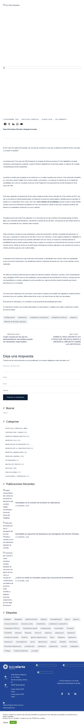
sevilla (64, 646)
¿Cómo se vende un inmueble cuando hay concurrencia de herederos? (44, 578)
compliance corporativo (39, 317)
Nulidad (63, 642)
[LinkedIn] (75, 694)
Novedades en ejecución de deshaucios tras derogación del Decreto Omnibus (47, 534)
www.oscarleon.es (9, 708)
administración (31, 619)
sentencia (42, 646)
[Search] (78, 412)
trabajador (74, 646)
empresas (71, 633)
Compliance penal (30, 628)
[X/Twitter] (68, 694)
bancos (76, 619)
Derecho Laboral (12, 456)
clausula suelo (27, 624)
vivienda (34, 651)
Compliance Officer (59, 317)
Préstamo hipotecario (13, 646)
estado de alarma (11, 637)
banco (67, 619)
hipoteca (61, 637)
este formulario (10, 310)
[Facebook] (62, 694)
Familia (24, 637)
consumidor (58, 628)
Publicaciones (11, 472)
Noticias (8, 468)
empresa (73, 317)
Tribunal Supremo (21, 651)
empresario (59, 633)
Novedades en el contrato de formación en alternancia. (37, 503)
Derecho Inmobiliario (14, 452)
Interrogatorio (21, 642)
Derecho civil (11, 440)
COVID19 (8, 633)
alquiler (44, 619)
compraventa (46, 628)
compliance (22, 317)
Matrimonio (43, 642)
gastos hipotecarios (39, 637)
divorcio (38, 633)
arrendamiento (55, 619)
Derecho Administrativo (15, 436)
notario (53, 642)
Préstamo (73, 642)
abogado (8, 619)
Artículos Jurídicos (30, 119)
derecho (18, 633)
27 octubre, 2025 (22, 581)
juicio (33, 642)
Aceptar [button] (13, 722)
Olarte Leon (47, 119)
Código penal (10, 317)
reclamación (29, 646)
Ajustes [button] (5, 722)
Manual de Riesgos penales (15, 321)
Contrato (70, 628)
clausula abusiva (11, 624)
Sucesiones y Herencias (15, 476)
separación (53, 646)
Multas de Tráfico (13, 464)
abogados (18, 619)
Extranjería (10, 460)
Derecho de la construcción (17, 448)
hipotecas (72, 637)
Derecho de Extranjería (15, 444)
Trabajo (7, 651)
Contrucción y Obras (14, 432)
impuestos (8, 642)
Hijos (52, 637)
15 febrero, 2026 (22, 506)
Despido (28, 633)
